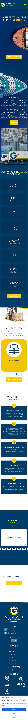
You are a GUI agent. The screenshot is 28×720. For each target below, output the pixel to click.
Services (12, 651)
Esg (10, 657)
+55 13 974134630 (12, 633)
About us (12, 649)
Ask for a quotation (14, 56)
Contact (12, 663)
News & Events (13, 660)
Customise (14, 713)
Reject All (14, 717)
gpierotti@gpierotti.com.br (15, 630)
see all (14, 583)
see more (14, 122)
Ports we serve (14, 654)
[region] (14, 708)
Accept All (14, 709)
